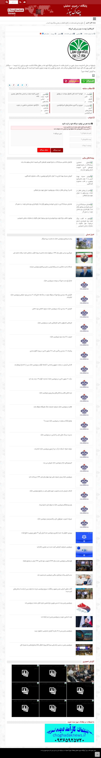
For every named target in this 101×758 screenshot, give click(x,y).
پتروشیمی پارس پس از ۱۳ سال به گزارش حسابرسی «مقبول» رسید (53, 631)
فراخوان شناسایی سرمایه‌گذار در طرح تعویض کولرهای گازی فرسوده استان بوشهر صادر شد (46, 162)
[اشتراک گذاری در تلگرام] (18, 85)
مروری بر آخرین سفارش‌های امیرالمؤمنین (70, 105)
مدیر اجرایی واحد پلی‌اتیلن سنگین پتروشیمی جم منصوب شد (54, 575)
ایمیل (59, 34)
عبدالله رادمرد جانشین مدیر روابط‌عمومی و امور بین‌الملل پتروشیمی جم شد (51, 267)
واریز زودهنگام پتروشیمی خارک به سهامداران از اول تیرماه (55, 505)
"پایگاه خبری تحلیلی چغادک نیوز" (77, 750)
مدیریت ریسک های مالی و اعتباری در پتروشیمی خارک (56, 435)
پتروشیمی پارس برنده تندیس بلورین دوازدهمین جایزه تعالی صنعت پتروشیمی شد (48, 603)
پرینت (53, 34)
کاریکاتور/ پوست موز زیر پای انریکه (81, 28)
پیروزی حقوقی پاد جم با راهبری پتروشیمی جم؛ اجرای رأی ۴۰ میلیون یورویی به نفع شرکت (46, 533)
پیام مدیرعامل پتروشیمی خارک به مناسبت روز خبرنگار (57, 239)
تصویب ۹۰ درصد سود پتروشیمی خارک (61, 337)
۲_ (83, 23)
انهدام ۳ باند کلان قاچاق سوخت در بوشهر (70, 94)
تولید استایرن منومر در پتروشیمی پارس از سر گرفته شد (56, 617)
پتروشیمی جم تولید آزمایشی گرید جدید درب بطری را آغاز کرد (54, 547)
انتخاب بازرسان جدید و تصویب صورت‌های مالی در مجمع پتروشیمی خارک (51, 491)
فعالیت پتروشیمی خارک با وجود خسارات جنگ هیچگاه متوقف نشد (53, 407)
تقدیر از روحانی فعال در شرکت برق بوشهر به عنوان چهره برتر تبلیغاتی (53, 190)
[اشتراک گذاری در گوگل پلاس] (13, 85)
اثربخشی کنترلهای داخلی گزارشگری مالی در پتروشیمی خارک (54, 323)
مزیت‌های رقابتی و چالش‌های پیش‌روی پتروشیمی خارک (55, 393)
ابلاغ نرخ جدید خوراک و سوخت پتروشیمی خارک (58, 281)
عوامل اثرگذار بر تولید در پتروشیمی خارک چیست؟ (58, 421)
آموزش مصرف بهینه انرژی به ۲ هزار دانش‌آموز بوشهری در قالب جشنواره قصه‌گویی (48, 176)
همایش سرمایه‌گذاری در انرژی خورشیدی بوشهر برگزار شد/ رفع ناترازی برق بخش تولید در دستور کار (43, 204)
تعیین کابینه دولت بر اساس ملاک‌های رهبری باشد (25, 95)
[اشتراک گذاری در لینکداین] (9, 85)
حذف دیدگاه (44, 150)
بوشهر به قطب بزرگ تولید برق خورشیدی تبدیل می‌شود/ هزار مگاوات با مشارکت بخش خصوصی (44, 218)
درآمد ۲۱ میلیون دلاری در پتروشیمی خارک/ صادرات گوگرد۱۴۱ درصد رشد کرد (50, 379)
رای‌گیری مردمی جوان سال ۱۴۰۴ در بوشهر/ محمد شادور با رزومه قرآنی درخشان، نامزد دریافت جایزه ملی (42, 253)
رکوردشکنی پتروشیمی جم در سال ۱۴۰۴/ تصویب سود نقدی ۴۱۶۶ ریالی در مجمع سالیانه (47, 561)
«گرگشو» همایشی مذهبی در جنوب (27, 105)
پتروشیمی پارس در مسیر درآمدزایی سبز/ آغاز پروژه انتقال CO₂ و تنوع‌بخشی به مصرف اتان (46, 645)
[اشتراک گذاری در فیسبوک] (26, 85)
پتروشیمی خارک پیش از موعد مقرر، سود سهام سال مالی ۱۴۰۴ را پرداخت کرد (50, 477)
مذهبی (78, 34)
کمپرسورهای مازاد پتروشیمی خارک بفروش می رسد (57, 463)
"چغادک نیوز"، (85, 71)
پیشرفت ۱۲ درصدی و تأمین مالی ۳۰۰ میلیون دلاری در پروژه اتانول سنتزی (51, 351)
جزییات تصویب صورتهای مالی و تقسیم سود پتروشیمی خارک (54, 519)
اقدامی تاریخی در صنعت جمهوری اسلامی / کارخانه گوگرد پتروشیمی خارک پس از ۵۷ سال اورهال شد (43, 365)
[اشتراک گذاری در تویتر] (22, 85)
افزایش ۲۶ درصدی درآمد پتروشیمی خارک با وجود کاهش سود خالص (52, 309)
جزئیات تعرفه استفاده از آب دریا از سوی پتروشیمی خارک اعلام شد (53, 449)
